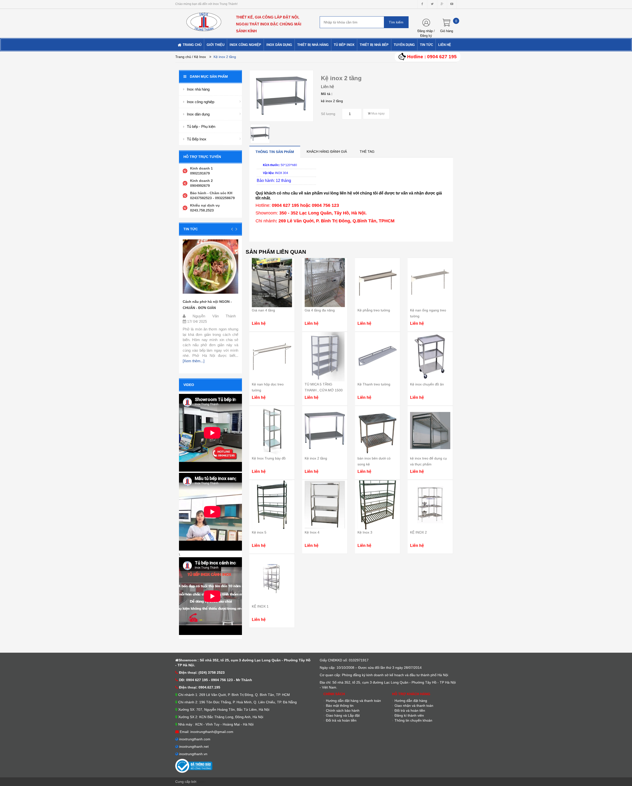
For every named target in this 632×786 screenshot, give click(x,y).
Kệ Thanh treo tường (373, 384)
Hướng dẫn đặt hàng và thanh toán (353, 701)
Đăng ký (426, 36)
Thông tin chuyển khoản (413, 720)
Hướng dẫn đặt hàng (411, 701)
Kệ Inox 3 (364, 532)
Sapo (201, 782)
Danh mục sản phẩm (209, 76)
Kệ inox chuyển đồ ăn (427, 384)
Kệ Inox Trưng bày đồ (269, 458)
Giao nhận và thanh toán (414, 706)
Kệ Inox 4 (312, 532)
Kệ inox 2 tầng (316, 458)
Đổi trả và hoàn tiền (341, 720)
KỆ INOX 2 (418, 532)
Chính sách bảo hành (342, 710)
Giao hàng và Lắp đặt (343, 715)
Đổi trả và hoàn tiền (410, 710)
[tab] (274, 151)
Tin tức (190, 229)
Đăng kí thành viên (409, 715)
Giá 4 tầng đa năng (320, 310)
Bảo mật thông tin (340, 706)
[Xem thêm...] (193, 361)
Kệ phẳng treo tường (373, 310)
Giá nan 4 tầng (263, 310)
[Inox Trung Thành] (203, 20)
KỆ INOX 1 (260, 606)
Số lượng (328, 114)
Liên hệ (327, 87)
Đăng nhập (425, 31)
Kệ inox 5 (259, 532)
